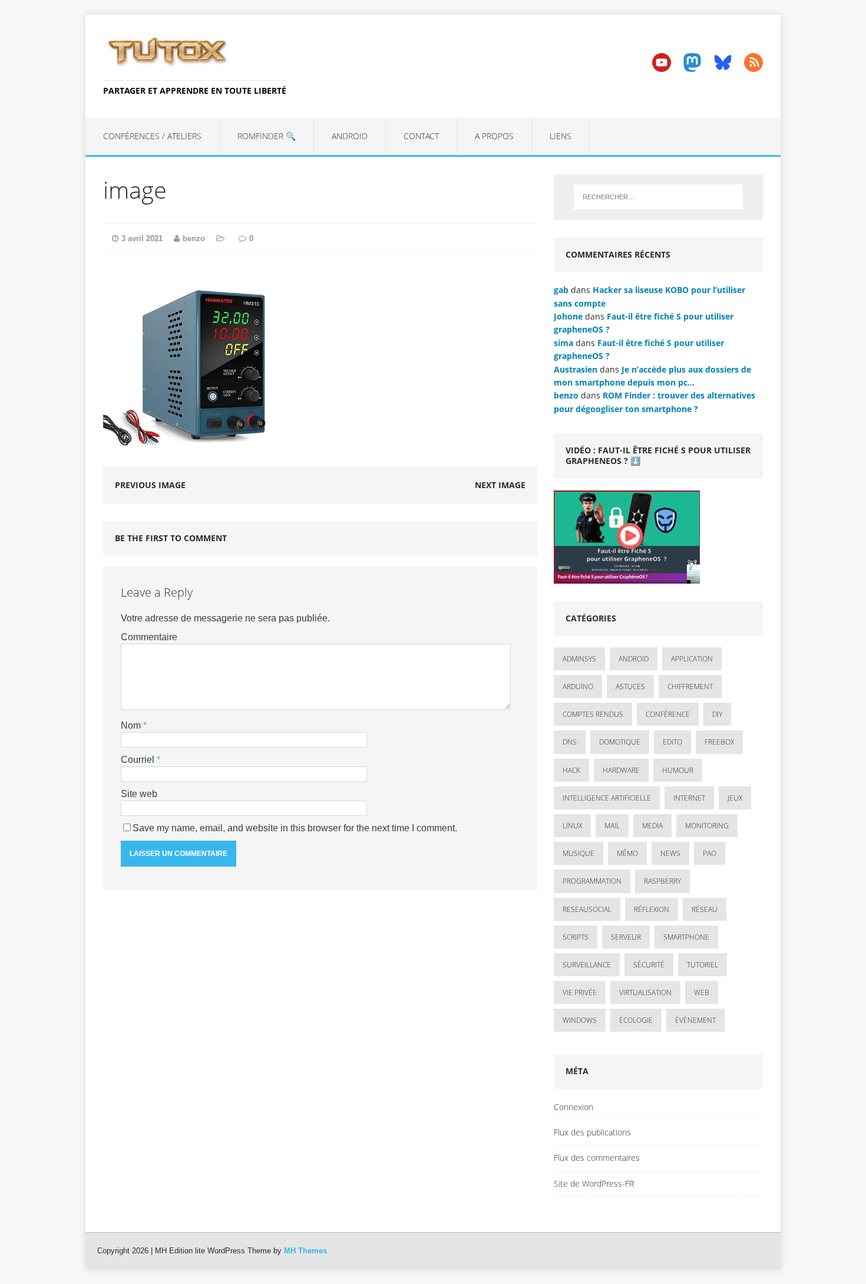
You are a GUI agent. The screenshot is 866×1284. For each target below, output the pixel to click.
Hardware (621, 770)
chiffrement (690, 686)
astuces (630, 686)
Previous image (150, 484)
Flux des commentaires (597, 1157)
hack (571, 770)
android (634, 659)
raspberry (662, 881)
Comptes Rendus (593, 714)
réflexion (651, 909)
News (670, 853)
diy (717, 714)
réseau (705, 909)
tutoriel (702, 965)
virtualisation (645, 992)
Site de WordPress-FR (594, 1183)
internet (689, 798)
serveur (626, 937)
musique (578, 853)
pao (709, 853)
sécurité (649, 965)
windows (580, 1020)
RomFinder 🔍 (266, 135)
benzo (194, 238)
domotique (619, 742)
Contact (421, 135)
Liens (560, 135)
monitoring (707, 826)
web (701, 992)
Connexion (573, 1106)
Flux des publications (592, 1132)
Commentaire (149, 637)
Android (350, 135)
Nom (132, 725)
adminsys (579, 659)
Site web (139, 794)
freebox (719, 742)
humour (677, 770)
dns (570, 742)
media (652, 826)
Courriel (139, 760)
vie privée (580, 992)
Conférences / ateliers (152, 135)
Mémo (627, 853)
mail (612, 826)
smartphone (686, 937)
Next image (500, 484)
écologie (636, 1020)
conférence (668, 714)
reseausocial (587, 909)
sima (563, 342)
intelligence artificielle (607, 798)
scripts (576, 937)
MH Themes (305, 1250)
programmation (592, 881)
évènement (695, 1020)
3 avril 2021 (142, 238)
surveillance (587, 965)
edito (672, 742)
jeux (735, 798)
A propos (494, 135)
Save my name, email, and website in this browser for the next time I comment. (295, 828)
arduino (578, 686)
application (692, 659)
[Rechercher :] (658, 197)
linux (572, 826)
